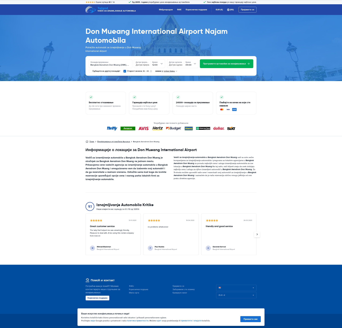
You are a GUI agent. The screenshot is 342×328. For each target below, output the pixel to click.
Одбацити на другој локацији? (106, 71)
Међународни (166, 9)
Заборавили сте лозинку (184, 289)
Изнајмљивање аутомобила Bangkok (113, 141)
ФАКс (131, 286)
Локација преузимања (99, 62)
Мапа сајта (134, 293)
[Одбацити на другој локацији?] (90, 71)
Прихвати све (251, 319)
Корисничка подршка (196, 9)
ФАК (179, 9)
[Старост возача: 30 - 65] (124, 71)
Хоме (92, 141)
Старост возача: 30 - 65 (138, 71)
